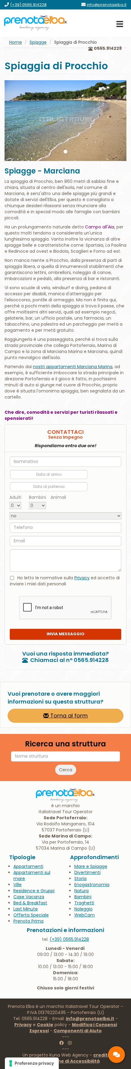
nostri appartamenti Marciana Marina (72, 367)
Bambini (37, 497)
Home (15, 42)
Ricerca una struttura (65, 744)
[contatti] (116, 1054)
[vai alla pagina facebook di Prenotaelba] (61, 1043)
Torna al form (68, 715)
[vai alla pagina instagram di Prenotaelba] (69, 1043)
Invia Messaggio (65, 634)
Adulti (15, 497)
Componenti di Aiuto (78, 1031)
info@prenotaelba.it (90, 1019)
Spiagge (38, 42)
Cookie (45, 1025)
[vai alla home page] (35, 23)
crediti (101, 1055)
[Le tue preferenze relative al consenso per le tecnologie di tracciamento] (32, 1063)
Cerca (65, 770)
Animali (58, 497)
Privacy (82, 578)
